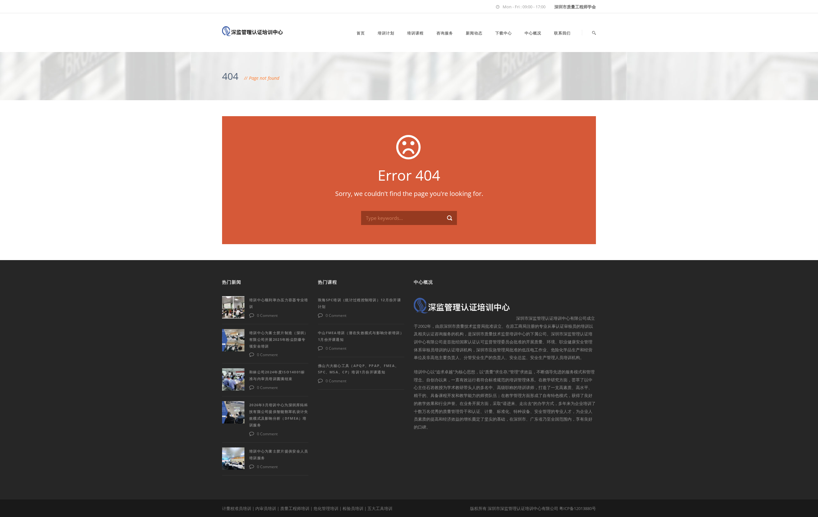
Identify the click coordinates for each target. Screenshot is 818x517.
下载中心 (503, 33)
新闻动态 (474, 33)
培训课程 (415, 33)
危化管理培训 (325, 508)
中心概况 (533, 33)
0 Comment (267, 315)
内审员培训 (265, 508)
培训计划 (386, 33)
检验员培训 (353, 508)
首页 (361, 33)
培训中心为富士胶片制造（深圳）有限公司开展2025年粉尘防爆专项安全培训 (278, 339)
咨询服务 (444, 33)
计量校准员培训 (236, 508)
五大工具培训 (379, 508)
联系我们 (562, 33)
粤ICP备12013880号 (577, 508)
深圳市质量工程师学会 (575, 7)
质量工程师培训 (294, 508)
